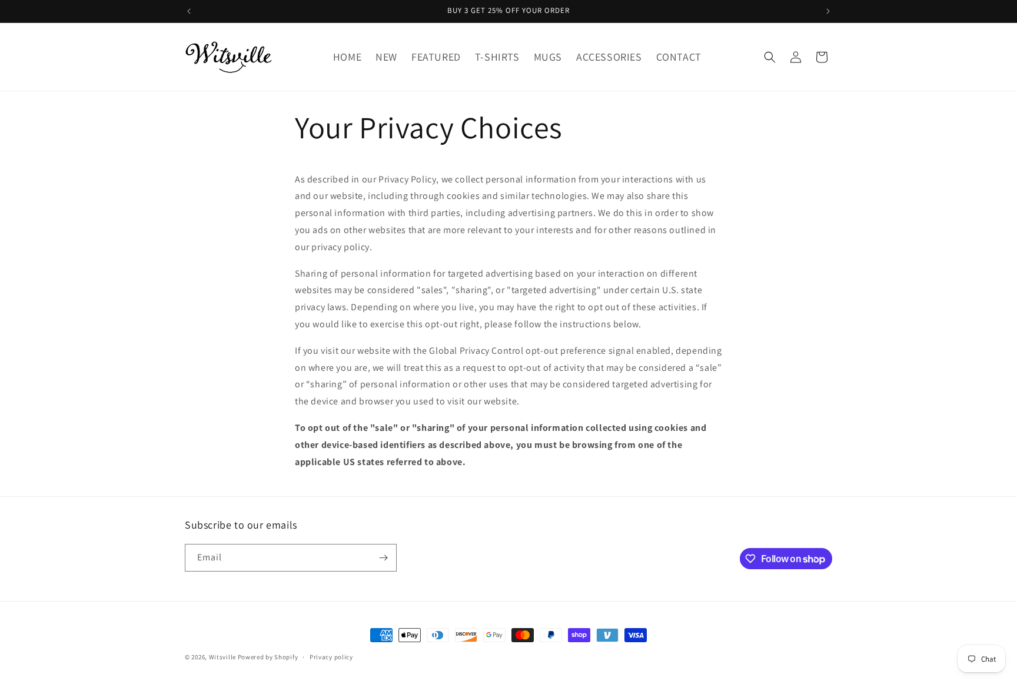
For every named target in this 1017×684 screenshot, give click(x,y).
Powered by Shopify (268, 657)
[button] (770, 57)
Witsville (222, 657)
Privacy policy (331, 657)
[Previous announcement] (189, 11)
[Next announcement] (828, 11)
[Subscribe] (383, 558)
